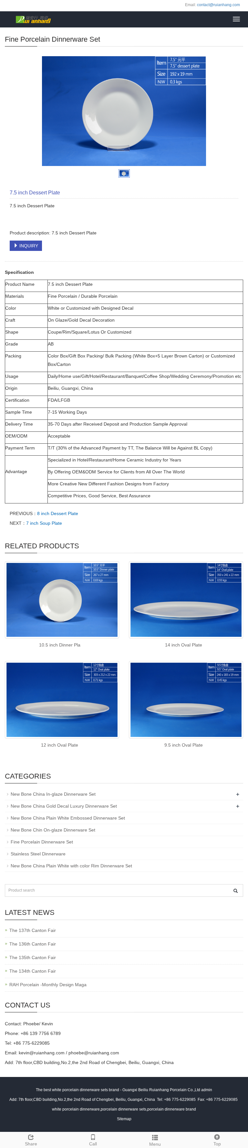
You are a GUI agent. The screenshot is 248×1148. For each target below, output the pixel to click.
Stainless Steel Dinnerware (38, 853)
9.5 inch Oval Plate (183, 745)
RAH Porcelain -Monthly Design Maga (48, 984)
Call (93, 1143)
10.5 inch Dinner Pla (59, 644)
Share (31, 1143)
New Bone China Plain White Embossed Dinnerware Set (68, 818)
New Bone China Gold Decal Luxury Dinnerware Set (64, 806)
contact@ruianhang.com (218, 5)
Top (217, 1143)
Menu (155, 1144)
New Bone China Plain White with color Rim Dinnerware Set (71, 865)
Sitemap (124, 1119)
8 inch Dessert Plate (57, 513)
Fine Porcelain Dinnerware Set (42, 841)
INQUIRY (28, 245)
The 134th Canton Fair (32, 971)
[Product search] (235, 891)
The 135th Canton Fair (32, 957)
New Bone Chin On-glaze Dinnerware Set (53, 830)
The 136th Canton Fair (32, 943)
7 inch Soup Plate (44, 523)
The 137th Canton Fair (32, 930)
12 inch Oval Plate (59, 745)
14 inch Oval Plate (183, 644)
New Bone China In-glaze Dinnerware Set (53, 794)
